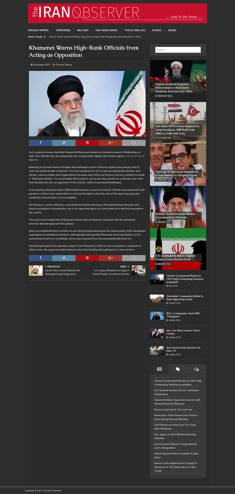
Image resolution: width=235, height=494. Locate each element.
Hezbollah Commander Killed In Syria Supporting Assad (184, 298)
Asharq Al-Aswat (135, 156)
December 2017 (42, 64)
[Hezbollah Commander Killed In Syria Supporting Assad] (157, 298)
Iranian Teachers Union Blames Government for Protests (175, 215)
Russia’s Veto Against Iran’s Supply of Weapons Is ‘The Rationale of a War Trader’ (175, 467)
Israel (172, 30)
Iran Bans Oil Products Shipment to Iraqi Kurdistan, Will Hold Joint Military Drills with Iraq (177, 129)
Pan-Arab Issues (106, 30)
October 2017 (164, 138)
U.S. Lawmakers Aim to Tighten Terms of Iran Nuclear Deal (175, 257)
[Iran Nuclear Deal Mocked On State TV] (157, 351)
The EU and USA (135, 30)
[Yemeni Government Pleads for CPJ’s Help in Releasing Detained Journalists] (157, 279)
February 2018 (165, 96)
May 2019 (173, 286)
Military (82, 30)
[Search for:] (178, 50)
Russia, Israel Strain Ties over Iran (173, 409)
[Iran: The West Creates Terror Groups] (157, 333)
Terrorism (63, 30)
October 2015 (175, 303)
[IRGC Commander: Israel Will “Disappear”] (157, 316)
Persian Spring (38, 30)
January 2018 (164, 222)
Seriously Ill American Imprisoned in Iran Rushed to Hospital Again (176, 173)
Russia (156, 30)
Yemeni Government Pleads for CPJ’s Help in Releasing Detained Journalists (184, 278)
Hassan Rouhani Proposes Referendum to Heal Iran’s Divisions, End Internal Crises (173, 87)
